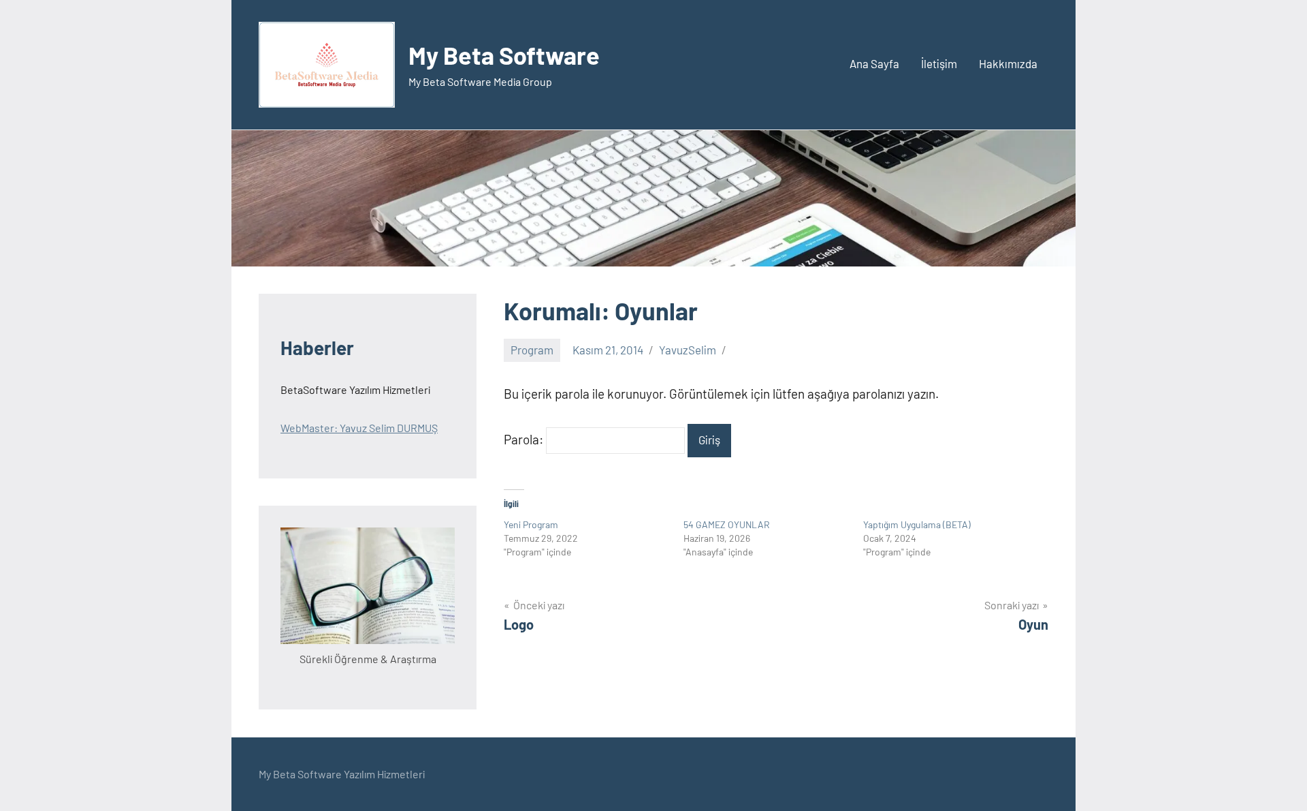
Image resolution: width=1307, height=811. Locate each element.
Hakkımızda (1008, 63)
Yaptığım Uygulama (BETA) (917, 524)
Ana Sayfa (874, 63)
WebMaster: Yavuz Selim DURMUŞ (359, 427)
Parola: (525, 439)
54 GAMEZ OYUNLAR (726, 524)
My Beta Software (504, 55)
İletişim (939, 63)
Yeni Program (531, 524)
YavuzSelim (687, 349)
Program (532, 349)
